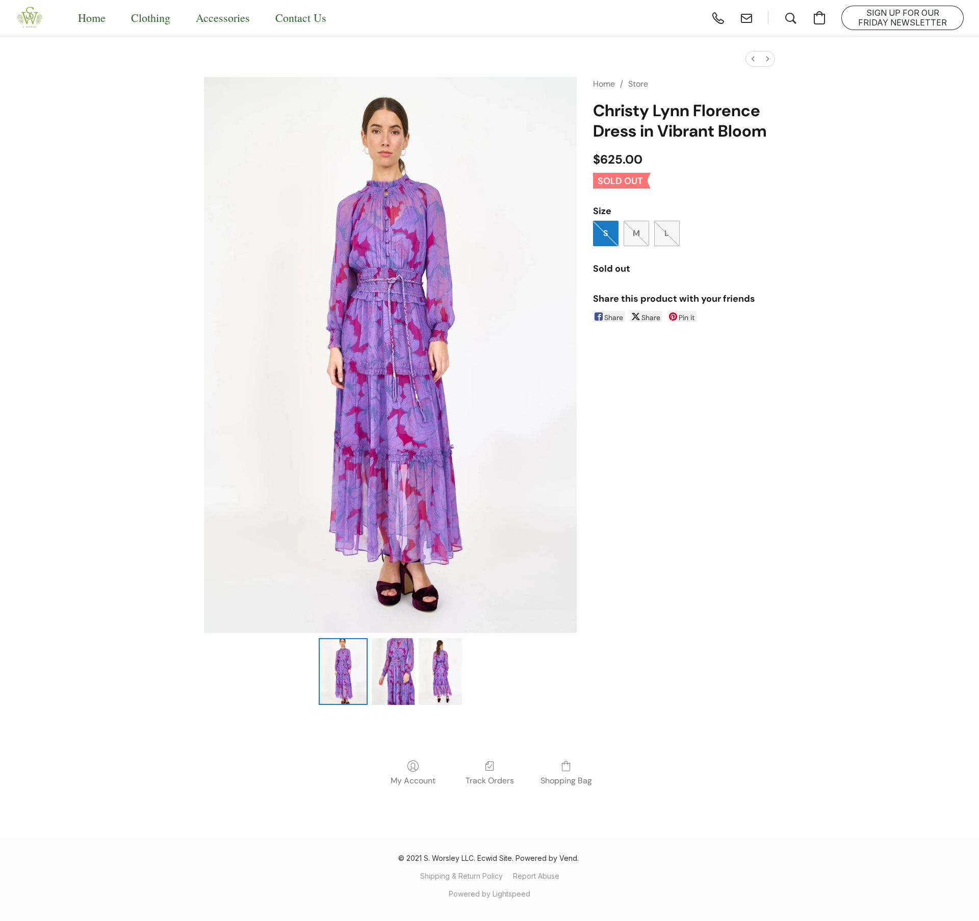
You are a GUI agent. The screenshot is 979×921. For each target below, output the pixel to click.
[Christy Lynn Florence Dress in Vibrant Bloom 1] (393, 671)
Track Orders (490, 780)
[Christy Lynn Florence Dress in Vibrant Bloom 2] (440, 671)
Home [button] (92, 17)
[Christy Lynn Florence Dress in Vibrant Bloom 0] (343, 671)
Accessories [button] (223, 17)
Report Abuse (536, 876)
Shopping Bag (566, 780)
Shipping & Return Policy (461, 876)
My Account (413, 780)
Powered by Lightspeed (489, 893)
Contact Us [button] (300, 17)
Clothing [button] (150, 17)
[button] (30, 18)
